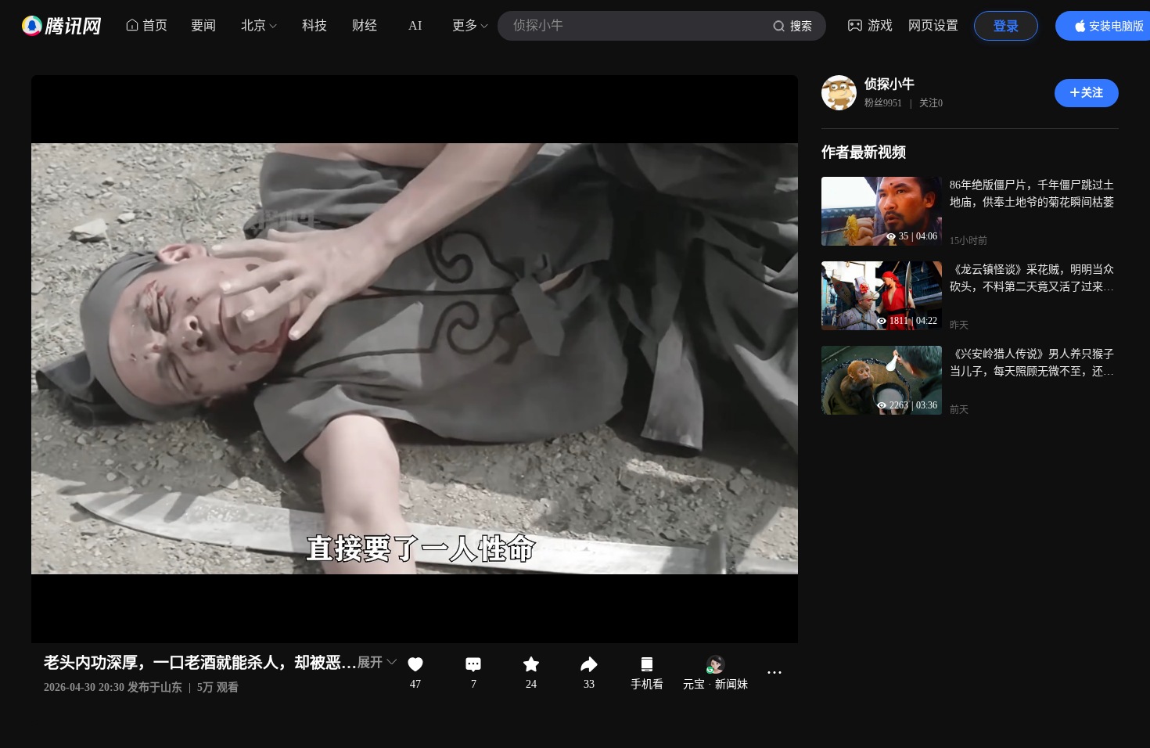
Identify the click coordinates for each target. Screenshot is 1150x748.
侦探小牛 (889, 84)
